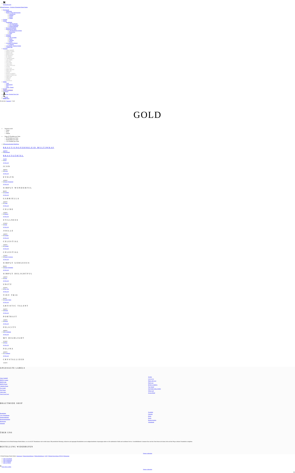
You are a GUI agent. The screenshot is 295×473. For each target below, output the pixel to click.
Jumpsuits (2, 423)
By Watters (9, 57)
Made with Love (10, 69)
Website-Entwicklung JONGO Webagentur (58, 456)
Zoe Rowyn (9, 80)
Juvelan (8, 66)
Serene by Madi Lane (11, 75)
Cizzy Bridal (9, 59)
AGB (46, 456)
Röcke (149, 416)
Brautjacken (3, 421)
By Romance (9, 55)
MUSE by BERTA (10, 73)
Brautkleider (3, 413)
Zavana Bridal (151, 393)
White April (9, 76)
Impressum (19, 456)
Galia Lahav (9, 64)
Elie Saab (8, 61)
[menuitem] (149, 14)
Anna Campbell (10, 50)
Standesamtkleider (4, 417)
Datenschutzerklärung (28, 456)
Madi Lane (8, 70)
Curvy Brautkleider (4, 415)
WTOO (8, 72)
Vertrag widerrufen (147, 453)
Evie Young (3, 390)
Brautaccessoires (152, 420)
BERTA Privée (9, 54)
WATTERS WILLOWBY (154, 389)
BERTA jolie (9, 52)
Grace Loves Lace (10, 65)
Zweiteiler (150, 412)
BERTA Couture (10, 51)
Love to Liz (9, 68)
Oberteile (150, 414)
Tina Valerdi (151, 387)
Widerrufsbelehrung (39, 456)
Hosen (149, 418)
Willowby (8, 77)
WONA (8, 79)
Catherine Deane (10, 58)
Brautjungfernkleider (5, 419)
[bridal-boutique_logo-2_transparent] (14, 7)
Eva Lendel (9, 62)
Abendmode (151, 422)
